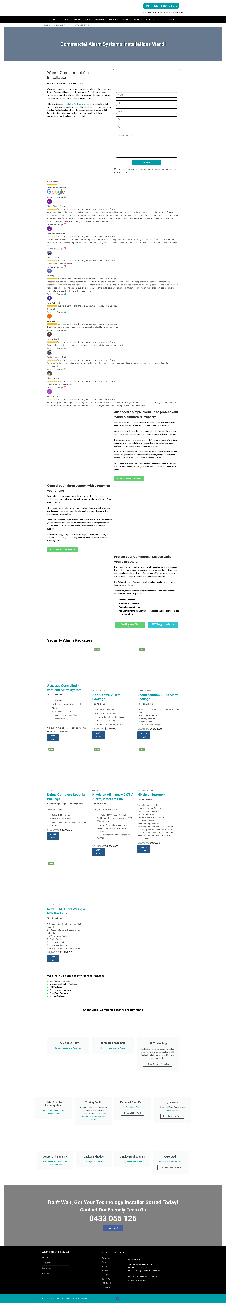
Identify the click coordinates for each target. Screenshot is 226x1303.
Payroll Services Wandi (132, 1161)
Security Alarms (54, 681)
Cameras (105, 1262)
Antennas (106, 1270)
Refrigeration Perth (94, 1161)
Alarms (105, 1266)
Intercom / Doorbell (145, 790)
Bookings (46, 1268)
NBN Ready (107, 1283)
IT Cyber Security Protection (157, 1064)
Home (46, 25)
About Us (46, 1263)
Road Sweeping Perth (172, 1116)
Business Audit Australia (170, 1167)
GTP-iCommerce (80, 1298)
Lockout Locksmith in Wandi (113, 1048)
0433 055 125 (141, 1267)
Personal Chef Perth (132, 1113)
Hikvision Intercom (151, 794)
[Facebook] (117, 1298)
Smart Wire (107, 1279)
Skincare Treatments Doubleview (68, 1048)
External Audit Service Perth (171, 1161)
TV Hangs (106, 1275)
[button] (98, 735)
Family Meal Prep (133, 1107)
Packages (106, 1258)
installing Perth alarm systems (78, 104)
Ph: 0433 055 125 (161, 6)
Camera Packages (99, 790)
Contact (46, 1273)
